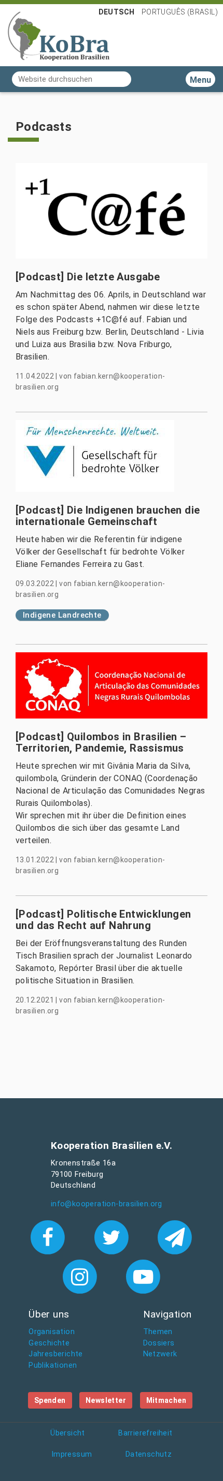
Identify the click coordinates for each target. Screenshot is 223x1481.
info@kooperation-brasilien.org (106, 1204)
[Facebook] (50, 1236)
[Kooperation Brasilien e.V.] (58, 35)
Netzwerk (160, 1354)
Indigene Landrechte (62, 615)
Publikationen (53, 1365)
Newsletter (106, 1400)
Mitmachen (166, 1400)
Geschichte (49, 1343)
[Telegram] (175, 1236)
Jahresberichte (56, 1354)
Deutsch (117, 12)
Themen (158, 1331)
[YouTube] (143, 1276)
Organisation (52, 1331)
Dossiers (159, 1343)
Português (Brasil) (180, 12)
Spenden (50, 1400)
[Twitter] (113, 1236)
